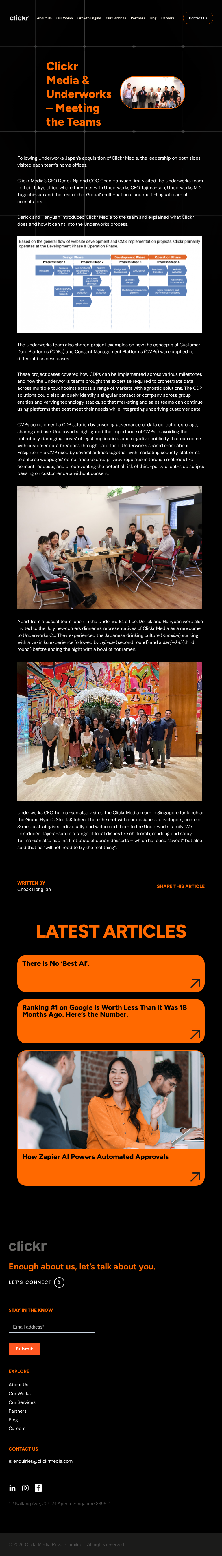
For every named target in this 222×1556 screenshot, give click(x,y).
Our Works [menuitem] (20, 1394)
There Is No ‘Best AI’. (56, 963)
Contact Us (198, 18)
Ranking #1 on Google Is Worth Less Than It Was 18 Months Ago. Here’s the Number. (104, 1011)
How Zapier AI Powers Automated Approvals (95, 1156)
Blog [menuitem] (13, 1420)
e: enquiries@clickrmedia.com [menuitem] (41, 1461)
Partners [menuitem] (18, 1411)
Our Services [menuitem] (22, 1402)
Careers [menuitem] (17, 1428)
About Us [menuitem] (18, 1385)
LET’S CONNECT (30, 1282)
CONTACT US (23, 1449)
